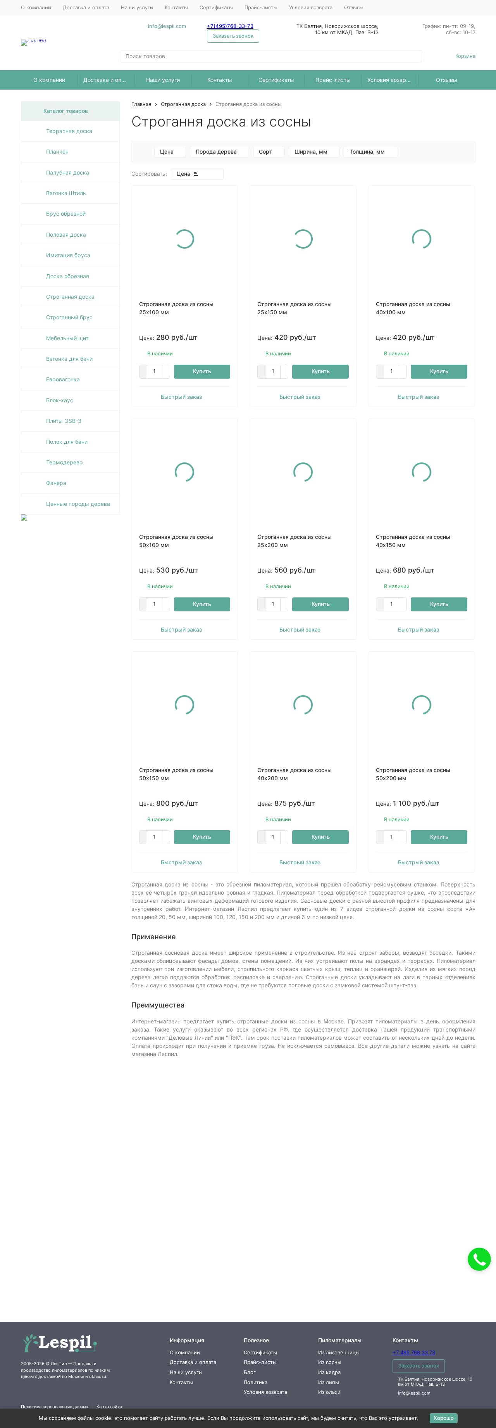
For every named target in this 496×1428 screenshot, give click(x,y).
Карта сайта (109, 1406)
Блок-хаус (59, 400)
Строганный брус (69, 317)
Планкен (57, 151)
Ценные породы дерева (78, 503)
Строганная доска (183, 104)
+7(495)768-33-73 (230, 26)
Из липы (328, 1382)
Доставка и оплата (86, 7)
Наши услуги (137, 7)
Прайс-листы (261, 7)
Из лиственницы (339, 1352)
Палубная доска (67, 172)
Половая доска (66, 234)
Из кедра (329, 1372)
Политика (255, 1382)
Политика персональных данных (54, 1406)
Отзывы (353, 7)
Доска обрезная (67, 276)
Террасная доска (69, 131)
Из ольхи (329, 1392)
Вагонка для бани (69, 358)
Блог (250, 1372)
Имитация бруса (68, 255)
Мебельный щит (67, 338)
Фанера (56, 482)
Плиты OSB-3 (63, 420)
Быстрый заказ (181, 396)
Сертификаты (216, 7)
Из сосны (329, 1362)
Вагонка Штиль (66, 193)
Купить (202, 371)
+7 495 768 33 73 (414, 1352)
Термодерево (64, 462)
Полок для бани (67, 441)
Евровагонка (63, 379)
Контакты (176, 7)
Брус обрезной (66, 213)
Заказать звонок (233, 36)
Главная (141, 104)
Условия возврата (310, 7)
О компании (36, 7)
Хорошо (444, 1418)
